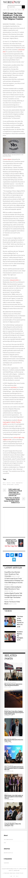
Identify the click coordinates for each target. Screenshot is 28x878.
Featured (9, 682)
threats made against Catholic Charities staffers (12, 422)
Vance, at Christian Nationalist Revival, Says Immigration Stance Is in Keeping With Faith (14, 768)
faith (4, 482)
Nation (14, 682)
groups (9, 482)
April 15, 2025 (7, 686)
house (13, 482)
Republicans (10, 484)
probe (4, 484)
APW (5, 682)
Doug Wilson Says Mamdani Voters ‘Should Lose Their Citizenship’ (12, 574)
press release (7, 159)
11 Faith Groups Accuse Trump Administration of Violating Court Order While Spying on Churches (13, 580)
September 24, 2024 (8, 799)
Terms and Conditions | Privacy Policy (13, 873)
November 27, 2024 (8, 715)
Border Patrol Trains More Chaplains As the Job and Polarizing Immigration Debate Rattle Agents (14, 713)
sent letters (14, 387)
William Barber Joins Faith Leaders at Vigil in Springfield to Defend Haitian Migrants (13, 797)
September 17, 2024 (8, 826)
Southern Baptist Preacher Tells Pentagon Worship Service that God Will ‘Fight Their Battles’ (13, 595)
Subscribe (6, 862)
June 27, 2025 (6, 9)
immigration (19, 482)
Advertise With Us (8, 852)
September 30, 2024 (8, 771)
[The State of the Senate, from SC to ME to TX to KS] (10, 626)
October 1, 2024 (8, 742)
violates (17, 484)
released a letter (14, 280)
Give (5, 842)
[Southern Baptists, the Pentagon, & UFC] (10, 642)
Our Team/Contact (8, 839)
